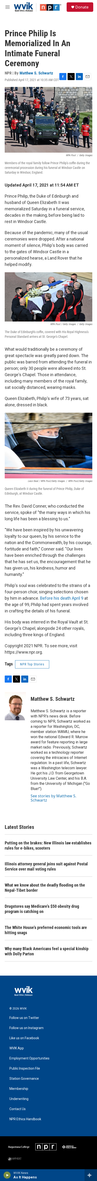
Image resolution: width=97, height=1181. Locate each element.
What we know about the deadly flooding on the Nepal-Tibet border (45, 888)
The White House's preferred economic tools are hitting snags (46, 930)
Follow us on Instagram (26, 1028)
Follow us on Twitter (24, 1018)
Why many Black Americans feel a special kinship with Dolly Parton (47, 951)
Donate (82, 7)
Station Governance (24, 1078)
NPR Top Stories (32, 664)
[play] (7, 1175)
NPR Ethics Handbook (25, 1119)
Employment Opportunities (29, 1058)
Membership (18, 1089)
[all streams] (91, 1175)
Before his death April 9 (61, 598)
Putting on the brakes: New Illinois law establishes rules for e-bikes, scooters (48, 845)
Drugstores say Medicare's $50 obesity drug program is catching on (42, 909)
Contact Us (17, 1109)
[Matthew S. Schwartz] (15, 706)
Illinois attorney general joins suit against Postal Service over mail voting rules (46, 866)
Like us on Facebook (24, 1038)
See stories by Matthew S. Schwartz (53, 798)
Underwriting (18, 1099)
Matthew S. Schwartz (36, 73)
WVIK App (16, 1048)
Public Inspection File (24, 1068)
